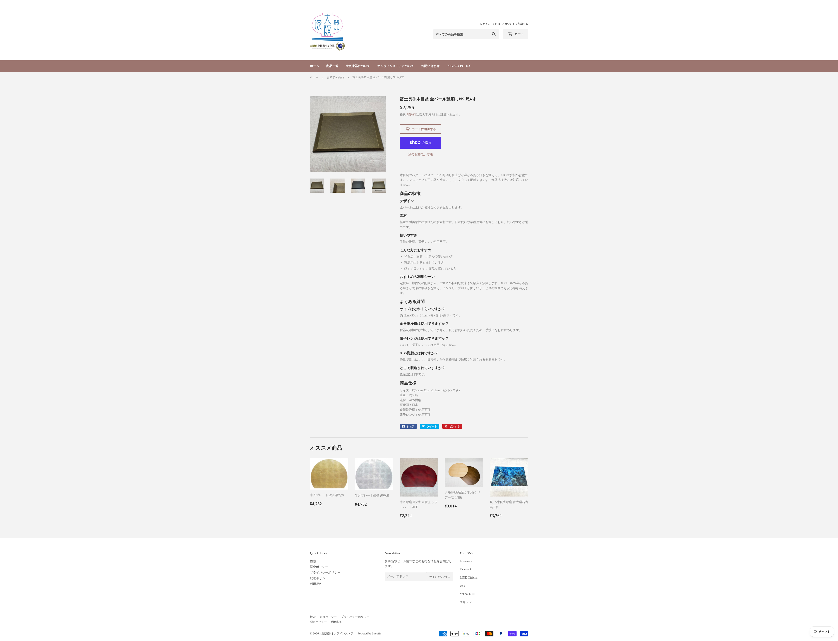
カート (519, 34)
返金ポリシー (319, 567)
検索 (313, 561)
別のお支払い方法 (420, 154)
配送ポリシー (319, 578)
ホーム (314, 66)
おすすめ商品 (335, 77)
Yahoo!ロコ (467, 594)
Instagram (466, 561)
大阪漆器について (358, 66)
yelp (462, 585)
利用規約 (316, 584)
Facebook (466, 569)
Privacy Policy (459, 66)
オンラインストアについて (395, 66)
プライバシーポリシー (325, 572)
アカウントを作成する (515, 23)
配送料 (411, 114)
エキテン (466, 602)
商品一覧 (332, 66)
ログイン (485, 23)
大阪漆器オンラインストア (336, 633)
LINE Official (468, 577)
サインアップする (439, 576)
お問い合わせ (430, 66)
